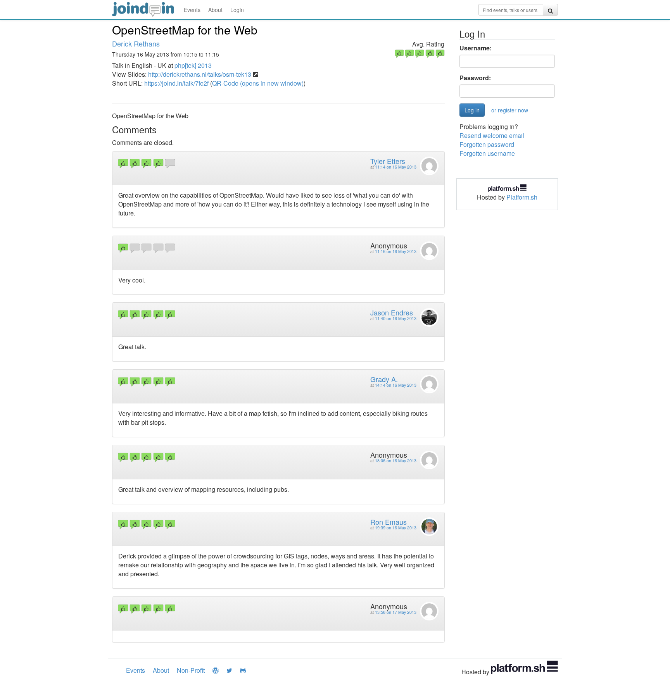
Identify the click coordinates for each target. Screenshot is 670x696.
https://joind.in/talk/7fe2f (176, 83)
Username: (475, 48)
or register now (509, 110)
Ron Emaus (388, 522)
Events (192, 10)
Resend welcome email (491, 135)
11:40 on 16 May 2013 (395, 318)
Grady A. (384, 379)
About (215, 10)
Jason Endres (391, 312)
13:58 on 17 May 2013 (395, 612)
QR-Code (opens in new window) (258, 83)
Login (237, 10)
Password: (475, 78)
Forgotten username (487, 153)
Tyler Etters (387, 161)
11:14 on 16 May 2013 (395, 167)
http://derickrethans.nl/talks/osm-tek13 (199, 74)
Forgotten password (486, 144)
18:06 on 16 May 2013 (395, 460)
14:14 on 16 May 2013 (395, 385)
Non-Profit (191, 670)
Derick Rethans (136, 43)
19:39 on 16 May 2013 (395, 528)
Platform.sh (521, 197)
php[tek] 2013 (193, 65)
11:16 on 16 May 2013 (395, 251)
